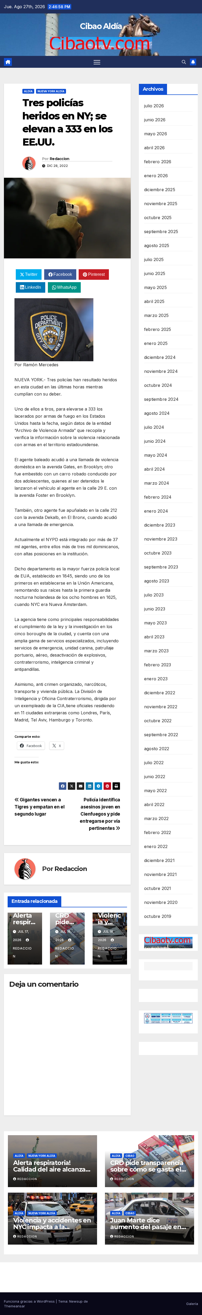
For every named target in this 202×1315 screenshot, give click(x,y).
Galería (192, 1304)
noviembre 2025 (160, 203)
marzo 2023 (156, 650)
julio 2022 (154, 762)
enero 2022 (156, 846)
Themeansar (14, 1306)
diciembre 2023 (159, 525)
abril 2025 (154, 301)
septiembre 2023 (161, 567)
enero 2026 (156, 175)
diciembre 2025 (159, 189)
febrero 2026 (157, 161)
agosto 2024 (157, 413)
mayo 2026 (155, 133)
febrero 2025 (157, 329)
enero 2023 (156, 678)
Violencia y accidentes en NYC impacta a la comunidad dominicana (52, 1226)
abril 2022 (154, 804)
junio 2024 (155, 441)
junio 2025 (154, 273)
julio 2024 (154, 427)
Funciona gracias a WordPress (30, 1301)
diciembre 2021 (159, 860)
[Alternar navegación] (96, 62)
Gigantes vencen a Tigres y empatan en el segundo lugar (39, 807)
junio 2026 (154, 119)
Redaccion (59, 158)
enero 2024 (156, 511)
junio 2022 (154, 776)
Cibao (129, 1155)
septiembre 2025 (161, 231)
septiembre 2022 (161, 734)
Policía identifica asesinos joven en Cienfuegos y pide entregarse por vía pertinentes (100, 814)
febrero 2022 (157, 832)
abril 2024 (154, 469)
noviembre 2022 (160, 706)
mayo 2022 (155, 790)
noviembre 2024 (161, 371)
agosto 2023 (156, 581)
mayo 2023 (155, 622)
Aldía (28, 91)
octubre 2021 (157, 888)
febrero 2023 (157, 664)
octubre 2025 (157, 217)
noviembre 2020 (161, 902)
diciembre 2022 (159, 692)
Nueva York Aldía (51, 91)
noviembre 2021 (160, 874)
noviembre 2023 (160, 539)
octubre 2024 (158, 385)
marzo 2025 (156, 315)
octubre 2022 (157, 720)
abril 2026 (154, 147)
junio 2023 (154, 608)
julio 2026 (154, 105)
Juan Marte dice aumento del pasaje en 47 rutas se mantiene (145, 1226)
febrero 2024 (157, 497)
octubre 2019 (157, 916)
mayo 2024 (155, 455)
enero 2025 (156, 343)
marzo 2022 (156, 818)
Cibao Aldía (101, 26)
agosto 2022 (156, 748)
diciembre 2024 (160, 357)
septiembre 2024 (161, 399)
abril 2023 (154, 636)
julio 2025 (154, 259)
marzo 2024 (156, 483)
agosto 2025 (156, 245)
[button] (184, 62)
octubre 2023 (157, 553)
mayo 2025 (155, 287)
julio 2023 (154, 595)
